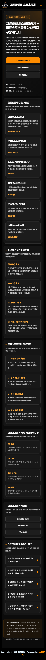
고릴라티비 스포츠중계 (23, 4)
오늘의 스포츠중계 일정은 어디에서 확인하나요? (20, 559)
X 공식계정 (23, 532)
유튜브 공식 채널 (23, 525)
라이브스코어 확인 (23, 68)
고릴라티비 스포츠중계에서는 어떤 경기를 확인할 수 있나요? (20, 607)
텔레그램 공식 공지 (23, 519)
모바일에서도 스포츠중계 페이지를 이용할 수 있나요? (20, 595)
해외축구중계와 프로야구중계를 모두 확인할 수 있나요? (20, 571)
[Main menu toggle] (41, 4)
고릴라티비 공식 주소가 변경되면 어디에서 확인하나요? (20, 583)
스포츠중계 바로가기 (23, 60)
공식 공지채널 (23, 75)
